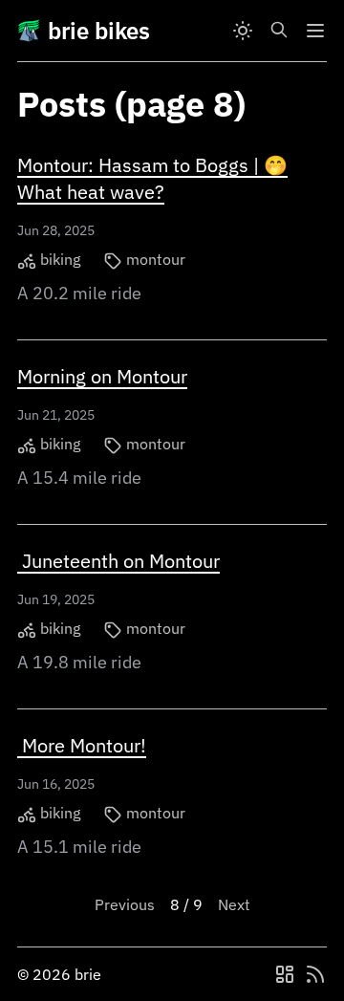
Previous (125, 904)
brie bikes (99, 30)
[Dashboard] (284, 974)
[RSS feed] (315, 974)
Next (234, 904)
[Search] (279, 30)
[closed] (315, 30)
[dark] (242, 30)
